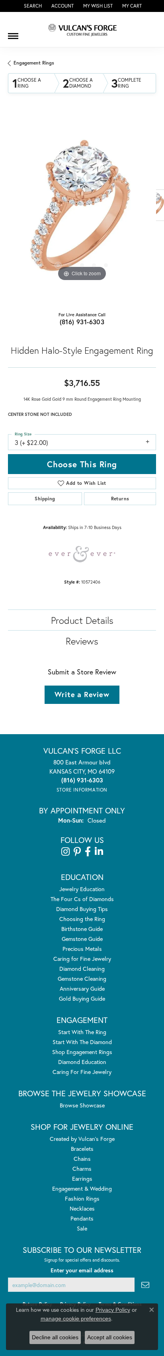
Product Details (82, 620)
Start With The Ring (82, 1032)
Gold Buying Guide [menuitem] (82, 998)
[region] (82, 209)
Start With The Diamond (82, 1042)
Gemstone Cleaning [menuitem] (82, 978)
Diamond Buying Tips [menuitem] (82, 909)
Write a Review (82, 694)
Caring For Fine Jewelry (82, 1072)
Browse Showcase (82, 1105)
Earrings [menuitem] (82, 1178)
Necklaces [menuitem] (82, 1208)
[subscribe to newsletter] (145, 1285)
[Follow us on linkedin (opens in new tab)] (99, 851)
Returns (120, 499)
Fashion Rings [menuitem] (82, 1198)
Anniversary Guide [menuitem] (82, 988)
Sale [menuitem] (82, 1228)
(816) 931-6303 (82, 321)
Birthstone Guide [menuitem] (82, 929)
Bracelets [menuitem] (82, 1148)
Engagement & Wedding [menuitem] (82, 1188)
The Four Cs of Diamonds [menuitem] (82, 899)
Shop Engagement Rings (82, 1052)
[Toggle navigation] (13, 33)
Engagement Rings (34, 63)
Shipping (45, 499)
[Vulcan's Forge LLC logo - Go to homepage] (82, 29)
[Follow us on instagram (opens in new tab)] (65, 851)
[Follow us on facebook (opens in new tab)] (88, 851)
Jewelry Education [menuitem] (82, 889)
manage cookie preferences (76, 1318)
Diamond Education (82, 1062)
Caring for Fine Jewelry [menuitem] (82, 958)
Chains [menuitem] (82, 1158)
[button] (32, 6)
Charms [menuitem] (82, 1168)
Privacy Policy (113, 1310)
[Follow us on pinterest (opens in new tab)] (77, 851)
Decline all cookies (55, 1337)
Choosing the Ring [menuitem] (82, 919)
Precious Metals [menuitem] (82, 948)
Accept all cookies (109, 1337)
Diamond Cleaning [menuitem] (82, 968)
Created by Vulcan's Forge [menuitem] (82, 1138)
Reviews (82, 641)
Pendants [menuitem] (82, 1218)
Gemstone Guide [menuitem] (82, 939)
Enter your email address (82, 1270)
